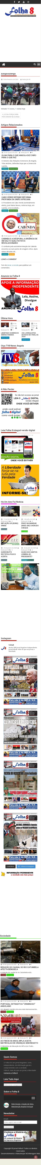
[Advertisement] (20, 40)
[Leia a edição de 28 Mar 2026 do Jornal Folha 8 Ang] (20, 680)
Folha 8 (3, 975)
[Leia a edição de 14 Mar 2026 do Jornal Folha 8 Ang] (20, 784)
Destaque (5, 168)
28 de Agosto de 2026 (9, 964)
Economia (4, 529)
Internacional (13, 168)
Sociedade (24, 531)
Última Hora (5, 338)
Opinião (11, 254)
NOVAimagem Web (33, 1153)
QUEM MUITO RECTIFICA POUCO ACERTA (8, 554)
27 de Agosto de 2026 (9, 1001)
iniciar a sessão (13, 265)
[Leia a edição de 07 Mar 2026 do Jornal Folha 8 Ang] (20, 837)
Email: (6, 1119)
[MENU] (38, 64)
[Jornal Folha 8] (3, 64)
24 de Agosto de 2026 (9, 1038)
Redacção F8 (26, 79)
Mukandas (31, 560)
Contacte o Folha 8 (11, 1073)
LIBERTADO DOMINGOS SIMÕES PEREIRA (10, 334)
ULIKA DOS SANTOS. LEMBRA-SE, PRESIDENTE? (29, 554)
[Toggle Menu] (33, 1098)
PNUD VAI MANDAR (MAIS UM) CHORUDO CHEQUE (30, 525)
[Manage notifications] (36, 1157)
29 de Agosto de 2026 (10, 152)
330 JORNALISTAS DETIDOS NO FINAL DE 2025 (30, 335)
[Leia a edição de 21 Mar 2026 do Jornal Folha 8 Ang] (20, 732)
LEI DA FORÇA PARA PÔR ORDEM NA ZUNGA (10, 115)
